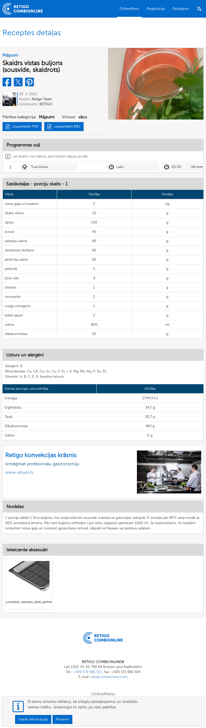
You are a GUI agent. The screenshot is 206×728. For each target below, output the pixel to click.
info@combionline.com (109, 677)
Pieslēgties (180, 9)
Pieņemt (62, 719)
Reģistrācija (156, 9)
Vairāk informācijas (33, 719)
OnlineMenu (129, 9)
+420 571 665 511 (87, 672)
